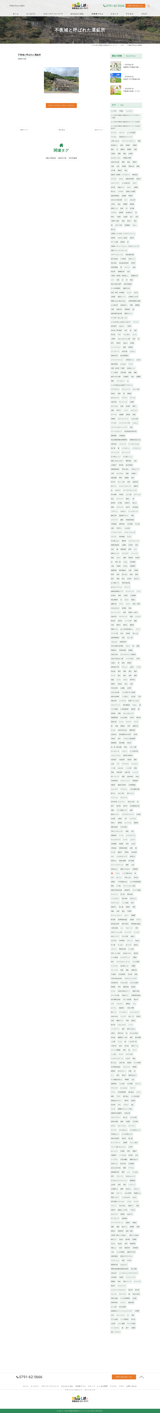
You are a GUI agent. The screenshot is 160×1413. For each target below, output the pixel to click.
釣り (131, 217)
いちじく (124, 751)
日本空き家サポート (124, 991)
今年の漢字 (123, 827)
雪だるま (124, 574)
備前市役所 (114, 827)
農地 (124, 153)
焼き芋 (128, 507)
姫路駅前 (132, 1180)
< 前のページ (24, 130)
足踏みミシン (131, 368)
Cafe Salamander (116, 978)
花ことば (135, 633)
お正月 (133, 844)
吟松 (136, 545)
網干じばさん (131, 1029)
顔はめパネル (127, 953)
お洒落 (122, 688)
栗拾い (128, 499)
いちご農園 (121, 1323)
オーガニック (115, 1218)
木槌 (118, 280)
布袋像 (124, 195)
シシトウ (135, 772)
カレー (127, 915)
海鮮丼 (113, 785)
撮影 (138, 646)
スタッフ (122, 132)
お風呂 (120, 818)
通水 (112, 578)
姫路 (131, 810)
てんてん (113, 536)
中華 (119, 987)
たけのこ (132, 351)
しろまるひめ (126, 1197)
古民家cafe (114, 982)
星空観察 (122, 743)
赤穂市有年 (123, 642)
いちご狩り (126, 334)
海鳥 (112, 557)
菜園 (119, 153)
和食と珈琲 (114, 1298)
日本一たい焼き (115, 953)
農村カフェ (120, 1020)
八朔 (132, 865)
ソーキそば (122, 1155)
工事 (112, 473)
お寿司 (129, 688)
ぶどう (139, 1092)
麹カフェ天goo (134, 1235)
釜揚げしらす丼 (122, 1210)
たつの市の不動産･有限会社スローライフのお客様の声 (125, 127)
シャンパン (134, 553)
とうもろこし (126, 448)
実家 (136, 974)
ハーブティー (115, 1029)
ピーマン (113, 1008)
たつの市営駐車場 (135, 881)
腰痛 (121, 1189)
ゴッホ (120, 1041)
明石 (118, 1075)
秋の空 (113, 482)
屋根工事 (113, 700)
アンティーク (130, 591)
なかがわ (120, 768)
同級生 (135, 1222)
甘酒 (137, 1205)
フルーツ (132, 1088)
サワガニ (113, 179)
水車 (130, 675)
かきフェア (114, 1214)
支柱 (127, 844)
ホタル (121, 179)
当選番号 (132, 566)
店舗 (135, 768)
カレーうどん (122, 1126)
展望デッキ (114, 208)
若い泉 (122, 894)
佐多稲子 (113, 759)
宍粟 (112, 309)
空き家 (130, 974)
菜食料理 (120, 1231)
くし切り (113, 1054)
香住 (134, 907)
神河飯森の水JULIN (125, 734)
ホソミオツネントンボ (130, 490)
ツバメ (126, 410)
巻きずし (136, 578)
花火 (128, 271)
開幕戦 (113, 1281)
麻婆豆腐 (126, 987)
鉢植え (139, 1016)
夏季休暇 (132, 730)
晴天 (132, 515)
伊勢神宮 (127, 309)
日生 (112, 549)
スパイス (113, 1130)
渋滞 (126, 1243)
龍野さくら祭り (133, 612)
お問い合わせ (115, 141)
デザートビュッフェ (117, 254)
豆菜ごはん (128, 877)
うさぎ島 (122, 1083)
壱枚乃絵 (113, 444)
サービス (113, 132)
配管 (136, 574)
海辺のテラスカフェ (126, 1256)
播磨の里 (113, 604)
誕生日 (136, 945)
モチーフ (119, 1193)
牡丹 (121, 633)
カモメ (119, 557)
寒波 (131, 280)
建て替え (126, 1096)
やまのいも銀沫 (122, 238)
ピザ (112, 1004)
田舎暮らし (114, 145)
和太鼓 (113, 1037)
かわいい (136, 1189)
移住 (112, 149)
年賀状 (119, 566)
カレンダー (114, 789)
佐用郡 (128, 1121)
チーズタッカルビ (134, 444)
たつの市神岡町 (125, 1298)
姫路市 (123, 149)
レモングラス (122, 1025)
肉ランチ (113, 486)
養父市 (136, 999)
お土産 (131, 1147)
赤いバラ (131, 1016)
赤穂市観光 (114, 1256)
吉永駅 (113, 818)
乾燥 (116, 726)
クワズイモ (125, 764)
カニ (135, 549)
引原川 (132, 717)
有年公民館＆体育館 (117, 646)
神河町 (128, 145)
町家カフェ (121, 187)
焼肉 (134, 1058)
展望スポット (128, 313)
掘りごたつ (130, 793)
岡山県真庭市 (124, 355)
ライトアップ (115, 351)
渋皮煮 (121, 494)
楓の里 (139, 717)
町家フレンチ (115, 553)
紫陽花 (129, 393)
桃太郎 (136, 953)
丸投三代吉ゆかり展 (117, 658)
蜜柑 (127, 865)
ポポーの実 (118, 225)
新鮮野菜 (113, 1083)
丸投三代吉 (114, 654)
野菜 (120, 477)
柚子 (112, 806)
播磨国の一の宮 (122, 1037)
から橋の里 (114, 305)
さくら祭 (113, 1307)
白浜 (126, 684)
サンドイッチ (123, 402)
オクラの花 (129, 1054)
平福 (127, 1020)
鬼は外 (120, 1243)
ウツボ (136, 1201)
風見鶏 (122, 242)
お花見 (135, 1298)
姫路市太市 (114, 355)
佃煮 (123, 776)
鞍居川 (113, 1231)
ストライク (120, 499)
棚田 (121, 520)
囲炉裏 (131, 557)
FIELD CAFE (136, 1294)
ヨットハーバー (115, 612)
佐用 (112, 1020)
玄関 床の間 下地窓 (117, 368)
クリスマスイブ (130, 835)
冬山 (132, 831)
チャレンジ (114, 894)
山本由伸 (113, 1277)
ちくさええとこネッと (123, 961)
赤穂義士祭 (121, 271)
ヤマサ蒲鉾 (114, 709)
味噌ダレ (113, 907)
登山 (126, 170)
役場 (121, 406)
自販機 (121, 414)
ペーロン (136, 932)
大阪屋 (121, 1277)
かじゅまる (123, 1088)
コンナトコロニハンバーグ (119, 427)
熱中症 (127, 1100)
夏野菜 (113, 1071)
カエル (128, 646)
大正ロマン (133, 898)
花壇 (131, 616)
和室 (138, 1227)
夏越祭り (122, 1008)
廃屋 (124, 1168)
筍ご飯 (113, 945)
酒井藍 (120, 823)
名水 (119, 738)
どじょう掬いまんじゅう (118, 1147)
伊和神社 (135, 869)
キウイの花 (136, 389)
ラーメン (136, 322)
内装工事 (113, 402)
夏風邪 (123, 726)
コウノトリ (120, 1176)
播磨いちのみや (125, 869)
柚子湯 (119, 806)
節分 (123, 578)
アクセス (113, 137)
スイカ (121, 722)
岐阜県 (113, 503)
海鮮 (127, 970)
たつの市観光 (121, 1252)
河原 (135, 330)
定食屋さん (123, 305)
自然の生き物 (115, 162)
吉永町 (139, 814)
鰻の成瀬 (138, 1037)
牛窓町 (129, 911)
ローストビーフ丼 (124, 423)
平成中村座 (122, 650)
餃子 (132, 903)
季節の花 (131, 166)
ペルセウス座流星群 (129, 738)
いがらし (135, 423)
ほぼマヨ (130, 1214)
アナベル (132, 397)
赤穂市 (136, 187)
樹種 (135, 621)
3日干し (119, 410)
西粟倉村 (113, 835)
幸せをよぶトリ (130, 1176)
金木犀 (113, 1104)
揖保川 (135, 162)
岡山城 (113, 671)
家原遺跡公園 (130, 254)
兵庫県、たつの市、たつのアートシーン (123, 233)
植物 (123, 162)
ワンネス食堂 (131, 1323)
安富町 (133, 1328)
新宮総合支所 (115, 924)
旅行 (112, 961)
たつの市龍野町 (115, 288)
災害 (118, 574)
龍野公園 (131, 1302)
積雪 (112, 574)
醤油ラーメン (122, 296)
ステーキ (113, 1294)
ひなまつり (123, 1264)
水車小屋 (127, 772)
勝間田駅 (113, 435)
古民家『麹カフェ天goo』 (119, 1235)
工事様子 (113, 465)
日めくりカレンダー (117, 831)
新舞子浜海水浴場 (116, 890)
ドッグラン (114, 1159)
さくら (135, 334)
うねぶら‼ (114, 642)
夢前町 (135, 1067)
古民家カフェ (130, 360)
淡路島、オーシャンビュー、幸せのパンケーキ (125, 246)
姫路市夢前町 (115, 195)
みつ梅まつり (115, 583)
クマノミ (113, 1205)
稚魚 (125, 747)
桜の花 (137, 1290)
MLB (119, 1281)
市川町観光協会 (115, 1067)
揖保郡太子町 (115, 667)
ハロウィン (114, 511)
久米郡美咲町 (124, 709)
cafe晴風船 (132, 785)
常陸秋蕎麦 (114, 267)
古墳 (131, 427)
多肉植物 (122, 536)
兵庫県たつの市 (133, 296)
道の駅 (128, 406)
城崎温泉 (123, 549)
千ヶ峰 (119, 886)
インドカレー (123, 1012)
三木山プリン (135, 469)
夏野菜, (128, 1004)
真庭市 (113, 238)
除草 (119, 393)
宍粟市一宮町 (115, 221)
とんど (129, 292)
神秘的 (113, 418)
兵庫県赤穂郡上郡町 (135, 301)
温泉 (124, 671)
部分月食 (113, 263)
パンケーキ (122, 444)
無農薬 (127, 477)
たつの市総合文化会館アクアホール (121, 385)
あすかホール (115, 397)
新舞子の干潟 (131, 1252)
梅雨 (138, 166)
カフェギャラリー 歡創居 (127, 654)
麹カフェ (113, 1239)
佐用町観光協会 (122, 919)
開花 (112, 886)
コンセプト (129, 111)
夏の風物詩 (126, 705)
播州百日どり (133, 1075)
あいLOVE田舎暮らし (126, 629)
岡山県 (113, 271)
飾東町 (129, 149)
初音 (128, 1151)
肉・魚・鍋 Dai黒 (116, 747)
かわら (127, 600)
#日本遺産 (73, 158)
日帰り (113, 1033)
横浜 (124, 1050)
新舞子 (113, 684)
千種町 (133, 966)
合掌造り (127, 503)
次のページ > (99, 130)
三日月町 (135, 1121)
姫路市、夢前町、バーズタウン (120, 174)
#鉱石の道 (62, 158)
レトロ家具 (114, 372)
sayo (137, 776)
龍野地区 (128, 461)
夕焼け (113, 204)
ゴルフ (135, 183)
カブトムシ (134, 410)
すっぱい (120, 945)
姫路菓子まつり (123, 515)
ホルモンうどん (115, 158)
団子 (112, 343)
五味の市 (113, 1273)
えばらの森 (134, 418)
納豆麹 (128, 1239)
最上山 (113, 793)
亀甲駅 (133, 709)
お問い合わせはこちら (135, 6)
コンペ (138, 629)
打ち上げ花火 (134, 1033)
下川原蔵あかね (122, 881)
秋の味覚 (135, 507)
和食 (130, 608)
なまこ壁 (130, 637)
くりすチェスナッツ (117, 1058)
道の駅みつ (129, 212)
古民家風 (132, 562)
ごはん (125, 562)
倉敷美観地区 (115, 637)
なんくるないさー (128, 713)
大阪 (130, 570)
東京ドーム (134, 1046)
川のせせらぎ (115, 608)
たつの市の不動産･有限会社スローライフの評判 (125, 122)
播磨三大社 (126, 288)
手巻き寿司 (114, 688)
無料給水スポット (116, 1100)
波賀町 (125, 1142)
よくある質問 (131, 132)
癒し (132, 1104)
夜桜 (124, 347)
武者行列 (113, 616)
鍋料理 (124, 541)
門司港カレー (115, 1134)
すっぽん (135, 1172)
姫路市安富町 (130, 179)
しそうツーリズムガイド (118, 1290)
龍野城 (131, 347)
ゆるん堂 (132, 200)
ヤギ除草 (123, 259)
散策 (135, 671)
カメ (126, 200)
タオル (125, 679)
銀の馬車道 (129, 465)
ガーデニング (123, 616)
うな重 (113, 1041)
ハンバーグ (128, 932)
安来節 (122, 1151)
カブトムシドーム (123, 418)
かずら (113, 1126)
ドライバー (114, 520)
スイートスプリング (117, 865)
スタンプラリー (115, 1117)
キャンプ (127, 587)
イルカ (129, 1201)
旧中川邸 (124, 898)
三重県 (135, 957)
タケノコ (130, 940)
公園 (112, 166)
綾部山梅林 (122, 860)
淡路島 (124, 166)
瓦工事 (133, 696)
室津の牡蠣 (114, 1121)
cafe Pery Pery (122, 730)
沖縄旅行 (113, 1155)
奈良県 (131, 545)
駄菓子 (113, 1286)
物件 (121, 145)
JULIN (135, 734)
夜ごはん (113, 1062)
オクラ (121, 1054)
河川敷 (132, 208)
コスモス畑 (133, 1117)
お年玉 (125, 566)
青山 (112, 499)
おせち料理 (128, 1193)
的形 (124, 612)
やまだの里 (124, 982)
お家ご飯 (122, 1062)
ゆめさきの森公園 (116, 200)
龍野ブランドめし (134, 700)
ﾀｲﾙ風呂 (113, 974)
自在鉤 (137, 557)
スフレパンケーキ (130, 532)
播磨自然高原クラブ (117, 591)
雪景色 (127, 852)
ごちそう (132, 839)
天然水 (113, 738)
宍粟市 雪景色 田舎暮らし (119, 275)
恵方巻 (129, 578)
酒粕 (112, 810)
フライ (121, 604)
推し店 (125, 1117)
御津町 (121, 212)
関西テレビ (114, 629)
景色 (123, 221)
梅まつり (124, 1227)
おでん (129, 536)
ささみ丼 (127, 528)
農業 (124, 557)
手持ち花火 (125, 469)
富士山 (113, 229)
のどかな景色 (134, 982)
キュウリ (128, 722)
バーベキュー (121, 381)
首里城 (113, 713)
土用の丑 (113, 1046)
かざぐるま (114, 406)
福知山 (133, 1020)
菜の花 (113, 334)
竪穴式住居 (114, 259)
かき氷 (128, 1058)
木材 (112, 625)
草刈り (129, 221)
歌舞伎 (131, 650)
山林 (112, 566)
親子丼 (113, 1025)
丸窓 (120, 1248)
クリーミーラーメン (117, 360)
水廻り (133, 936)
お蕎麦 (124, 545)
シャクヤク (114, 966)
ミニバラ (123, 1016)
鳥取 (121, 970)
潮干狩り (132, 679)
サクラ (139, 919)
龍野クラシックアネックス (119, 250)
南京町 (133, 987)
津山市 (129, 743)
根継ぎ (113, 881)
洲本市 (113, 1210)
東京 (120, 1046)
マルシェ (124, 667)
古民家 (125, 217)
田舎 (135, 221)
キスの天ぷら (123, 1130)
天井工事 (124, 351)
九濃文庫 (122, 759)
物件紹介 (135, 174)
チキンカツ (114, 1088)
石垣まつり (114, 1163)
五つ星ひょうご (115, 456)
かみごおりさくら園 (124, 339)
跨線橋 (121, 844)
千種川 (129, 326)
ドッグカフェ (115, 1328)
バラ (118, 764)
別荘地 (120, 621)
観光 (130, 549)
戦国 (127, 473)
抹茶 (124, 1184)
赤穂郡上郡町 (127, 158)
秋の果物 (113, 494)
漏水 (131, 574)
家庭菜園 (113, 477)
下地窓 (119, 217)
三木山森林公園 (134, 789)
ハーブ (131, 1025)
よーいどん (128, 823)
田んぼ (113, 191)
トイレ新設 (125, 903)
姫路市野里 (114, 364)
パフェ (113, 1092)
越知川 (120, 852)
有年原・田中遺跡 (116, 330)
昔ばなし (128, 1189)
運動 (135, 372)
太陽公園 (123, 372)
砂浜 (132, 376)
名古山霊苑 (122, 1307)
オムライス (123, 797)
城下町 (113, 187)
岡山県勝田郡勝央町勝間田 (119, 440)
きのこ (129, 187)
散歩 (119, 204)
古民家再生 (114, 780)
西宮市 (119, 343)
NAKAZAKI (114, 1302)
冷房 (128, 726)
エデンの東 (133, 747)
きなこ (135, 225)
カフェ (128, 604)
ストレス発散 (137, 890)
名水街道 (134, 852)
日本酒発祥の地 (134, 806)
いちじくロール (115, 755)
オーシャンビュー (116, 915)
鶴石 (131, 1037)
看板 (112, 772)
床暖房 (132, 1227)
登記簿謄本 (114, 600)
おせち (135, 1197)
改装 (131, 848)
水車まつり (125, 995)
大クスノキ (126, 1067)
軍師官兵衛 (122, 949)
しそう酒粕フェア (122, 810)
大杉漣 (113, 1323)
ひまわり (118, 490)
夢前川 (119, 625)
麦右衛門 (113, 326)
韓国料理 (132, 1243)
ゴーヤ (136, 722)
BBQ (112, 217)
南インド (113, 1012)
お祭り (132, 667)
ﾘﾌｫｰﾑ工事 (125, 936)
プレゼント (123, 789)
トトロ (121, 835)
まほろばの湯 (115, 692)
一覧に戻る (61, 130)
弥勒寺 (131, 195)
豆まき (113, 1243)
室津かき (113, 860)
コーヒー (123, 1302)
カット (135, 1050)
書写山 (125, 625)
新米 (132, 477)
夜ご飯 (131, 1138)
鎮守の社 (120, 1033)
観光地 (113, 621)
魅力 (119, 675)
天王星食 (130, 524)
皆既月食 (122, 524)
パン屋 (113, 768)
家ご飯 (121, 907)
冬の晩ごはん (115, 541)
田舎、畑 (118, 562)
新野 (135, 675)
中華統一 (134, 473)
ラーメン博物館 (115, 1050)
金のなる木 (131, 801)
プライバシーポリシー (128, 141)
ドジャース (137, 1281)
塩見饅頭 (127, 225)
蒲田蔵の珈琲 (123, 848)
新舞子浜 (135, 726)
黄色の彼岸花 (115, 1138)
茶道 (119, 1184)
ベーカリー (134, 764)
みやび (139, 360)
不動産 (121, 111)
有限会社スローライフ (125, 137)
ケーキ (125, 839)
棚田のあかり (134, 1159)
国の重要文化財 (115, 999)
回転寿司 (127, 890)
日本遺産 (131, 1163)
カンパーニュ (121, 1315)
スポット (138, 1083)
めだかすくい (122, 1071)
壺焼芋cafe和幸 (128, 755)
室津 (119, 671)
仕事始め (113, 848)
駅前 (121, 208)
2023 (138, 658)
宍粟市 (113, 153)
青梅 (112, 410)
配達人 (133, 600)
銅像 (130, 372)
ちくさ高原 (136, 961)
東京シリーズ (127, 1281)
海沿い (113, 823)
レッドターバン (133, 511)
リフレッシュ (115, 1260)
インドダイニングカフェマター (128, 1273)
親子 (127, 1328)
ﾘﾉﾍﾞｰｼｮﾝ (113, 414)
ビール (113, 991)
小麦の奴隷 (114, 928)
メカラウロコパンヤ (128, 814)
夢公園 (113, 919)
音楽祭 (134, 1239)
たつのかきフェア (122, 856)
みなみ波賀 (123, 717)
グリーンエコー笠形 (129, 886)
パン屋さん (125, 696)
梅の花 (131, 1290)
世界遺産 (135, 780)
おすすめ (113, 940)
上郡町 (113, 339)
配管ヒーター (115, 814)
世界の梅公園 (126, 583)
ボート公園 (114, 242)
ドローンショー (125, 780)
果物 (112, 507)
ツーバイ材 (128, 621)
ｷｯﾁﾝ (112, 877)
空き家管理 (122, 974)
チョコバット (122, 1286)
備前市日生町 (122, 785)
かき (112, 856)
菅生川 (124, 1075)
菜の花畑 (131, 860)
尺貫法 (126, 595)
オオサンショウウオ (131, 978)
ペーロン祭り (130, 658)
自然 (128, 162)
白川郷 (120, 503)
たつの (113, 730)
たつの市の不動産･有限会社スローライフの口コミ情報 (125, 116)
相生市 (132, 238)
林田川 (139, 179)
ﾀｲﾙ (126, 818)
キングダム (120, 473)
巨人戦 (127, 1046)
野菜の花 (113, 722)
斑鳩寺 (129, 663)
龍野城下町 (114, 1264)
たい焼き (131, 949)
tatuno (125, 343)
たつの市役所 (135, 1096)
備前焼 (136, 823)
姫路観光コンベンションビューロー (121, 1311)
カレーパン (129, 928)
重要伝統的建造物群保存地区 (119, 1269)
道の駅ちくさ (124, 966)
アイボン (131, 1168)
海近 (123, 911)
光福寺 (132, 919)
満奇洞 (128, 414)
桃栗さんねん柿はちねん (118, 301)
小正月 (136, 292)
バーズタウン (115, 898)
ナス (134, 1004)
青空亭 (133, 263)
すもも (135, 705)
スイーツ (127, 267)
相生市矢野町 (115, 696)
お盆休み (113, 734)
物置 (112, 1096)
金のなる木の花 (115, 1168)
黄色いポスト (115, 1197)
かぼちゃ (123, 511)
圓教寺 (132, 625)
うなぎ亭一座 (133, 1041)
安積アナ (130, 1205)
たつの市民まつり (127, 1134)
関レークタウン (115, 1332)
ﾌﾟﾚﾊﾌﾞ (119, 1096)
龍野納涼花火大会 (135, 440)
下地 (139, 696)
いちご (118, 873)
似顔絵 (129, 1062)
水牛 (136, 1155)
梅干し (135, 406)
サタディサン (115, 903)
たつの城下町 (134, 751)
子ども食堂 (114, 1319)
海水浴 (120, 684)
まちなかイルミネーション (119, 1180)
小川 (119, 334)
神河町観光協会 (136, 924)
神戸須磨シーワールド (117, 1201)
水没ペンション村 (116, 932)
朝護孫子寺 (134, 275)
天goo (121, 1239)
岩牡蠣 (124, 608)
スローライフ (115, 183)
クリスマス (125, 553)
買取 (139, 141)
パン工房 (128, 768)
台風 (128, 482)
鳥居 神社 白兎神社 (117, 292)
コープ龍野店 (124, 1319)
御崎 (118, 1227)
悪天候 (121, 465)
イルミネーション (134, 541)
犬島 (136, 928)
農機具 (139, 376)
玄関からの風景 (130, 191)
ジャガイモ (122, 700)
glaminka (130, 776)
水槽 (130, 1071)
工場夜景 (126, 376)
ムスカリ (138, 616)
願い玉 (135, 503)
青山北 (136, 877)
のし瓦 (113, 852)
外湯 (118, 911)
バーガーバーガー (116, 532)
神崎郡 (127, 1079)
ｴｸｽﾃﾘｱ (129, 1260)
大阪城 (129, 759)
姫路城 (132, 204)
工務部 (132, 343)
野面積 (113, 987)
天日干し (119, 528)
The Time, (122, 1205)
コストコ (113, 949)
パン (121, 928)
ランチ (113, 675)
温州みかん (114, 869)
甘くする (128, 945)
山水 (133, 1079)
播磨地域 (113, 570)
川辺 (118, 166)
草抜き (113, 393)
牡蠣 (131, 305)
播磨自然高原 (115, 545)
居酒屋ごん (137, 1193)
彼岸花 (133, 1100)
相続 (127, 831)
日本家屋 (135, 1248)
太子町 (113, 170)
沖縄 (119, 713)
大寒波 (136, 570)
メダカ (139, 667)
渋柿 (112, 528)
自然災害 (135, 482)
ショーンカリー (134, 1012)
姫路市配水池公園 (116, 313)
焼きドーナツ (115, 936)
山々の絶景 (137, 1062)
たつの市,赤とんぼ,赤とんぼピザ (120, 322)
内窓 (123, 1260)
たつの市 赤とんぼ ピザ (119, 318)
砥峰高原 (113, 743)
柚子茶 (125, 806)
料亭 (112, 1176)
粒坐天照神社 (128, 284)
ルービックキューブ (125, 486)
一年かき (132, 1210)
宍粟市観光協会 (136, 995)
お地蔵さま (114, 1189)
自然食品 (124, 1218)
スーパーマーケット (117, 1222)
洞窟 (134, 414)
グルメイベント (115, 705)
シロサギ (120, 191)
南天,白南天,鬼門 (116, 284)
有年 (126, 330)
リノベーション (115, 347)
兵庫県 (135, 145)
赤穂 (118, 578)
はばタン (122, 326)
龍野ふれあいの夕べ (117, 461)
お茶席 (113, 1184)
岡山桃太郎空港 (123, 263)
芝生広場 (127, 1113)
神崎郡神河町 (115, 469)
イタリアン (120, 1004)
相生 (124, 675)
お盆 (135, 461)
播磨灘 (137, 305)
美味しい (113, 1248)
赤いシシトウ (115, 776)
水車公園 (119, 772)
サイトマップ (90, 1390)
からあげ (123, 364)
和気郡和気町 (130, 520)
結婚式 (128, 1222)
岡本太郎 (130, 894)
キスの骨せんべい (135, 1130)
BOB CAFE (136, 604)
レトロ (119, 679)
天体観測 (113, 524)
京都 (131, 684)
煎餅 (135, 149)
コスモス (113, 212)
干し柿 (137, 524)
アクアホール (115, 389)
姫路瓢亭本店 (115, 1172)
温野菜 (122, 1214)
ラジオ (113, 1109)
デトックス (114, 970)
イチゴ (131, 364)
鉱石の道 (123, 1163)
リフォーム (114, 797)
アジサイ (124, 397)
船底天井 (127, 1248)
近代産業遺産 (122, 1092)
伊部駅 (137, 1311)
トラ (112, 280)
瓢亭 (123, 1172)
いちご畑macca (127, 873)
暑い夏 (113, 448)
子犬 (119, 1104)
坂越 (112, 679)
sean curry (114, 1016)
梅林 (121, 1121)
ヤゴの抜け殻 (126, 183)
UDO (112, 1315)
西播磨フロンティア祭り (125, 1109)
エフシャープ (126, 389)
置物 (112, 1193)
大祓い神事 (130, 1008)
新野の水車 (136, 991)
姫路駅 (125, 204)
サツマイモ (120, 507)
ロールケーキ (115, 751)
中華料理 (122, 940)
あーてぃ (119, 877)
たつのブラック (125, 957)
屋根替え (113, 650)
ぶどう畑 (128, 494)
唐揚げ (135, 1151)
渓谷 (137, 217)
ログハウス (122, 1294)
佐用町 (131, 153)
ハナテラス (132, 818)
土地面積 (133, 595)
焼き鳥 (124, 1138)
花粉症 (128, 907)
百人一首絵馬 (127, 999)
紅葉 (134, 267)
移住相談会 (122, 570)
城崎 (112, 911)
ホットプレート (115, 1142)
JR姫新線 (122, 435)
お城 (112, 764)
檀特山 (120, 170)
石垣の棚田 (123, 1159)
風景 (123, 663)
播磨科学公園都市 (116, 1113)
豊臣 (135, 759)
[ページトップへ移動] (141, 1377)
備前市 (136, 486)
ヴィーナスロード (116, 431)
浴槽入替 (134, 970)
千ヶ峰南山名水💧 (116, 1079)
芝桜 (132, 1315)
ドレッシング (115, 452)
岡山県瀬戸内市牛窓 (130, 431)
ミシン (139, 591)
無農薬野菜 (114, 717)
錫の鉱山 (131, 1092)
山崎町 (132, 402)
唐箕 (112, 381)
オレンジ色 (121, 482)
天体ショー (132, 259)
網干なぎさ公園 (115, 376)
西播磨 (133, 915)
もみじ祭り (121, 793)
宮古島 (131, 1155)
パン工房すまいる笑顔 (128, 692)
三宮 (112, 1252)
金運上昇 (119, 309)
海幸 (123, 1029)
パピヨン (126, 1104)
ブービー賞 (114, 633)
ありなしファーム (116, 587)
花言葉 (128, 633)
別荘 (134, 339)
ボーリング (137, 494)
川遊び (113, 663)
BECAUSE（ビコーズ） (118, 801)
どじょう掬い (134, 1142)
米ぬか (137, 940)
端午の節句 (125, 924)
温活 (130, 671)
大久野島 (130, 1083)
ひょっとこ (114, 1151)
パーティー (132, 1184)
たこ (112, 1075)
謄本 (119, 595)
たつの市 (113, 111)
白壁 (123, 637)
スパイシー (132, 1126)
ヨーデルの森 (115, 995)
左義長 (113, 296)
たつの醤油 (114, 957)
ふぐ (128, 1172)
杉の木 (133, 1319)
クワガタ (113, 423)
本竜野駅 (113, 844)
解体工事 (113, 515)
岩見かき (132, 856)
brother (113, 595)
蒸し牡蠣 (133, 1269)
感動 (112, 1227)
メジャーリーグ (130, 1277)
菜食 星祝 (129, 1231)
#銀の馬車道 (51, 158)
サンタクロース (115, 839)
